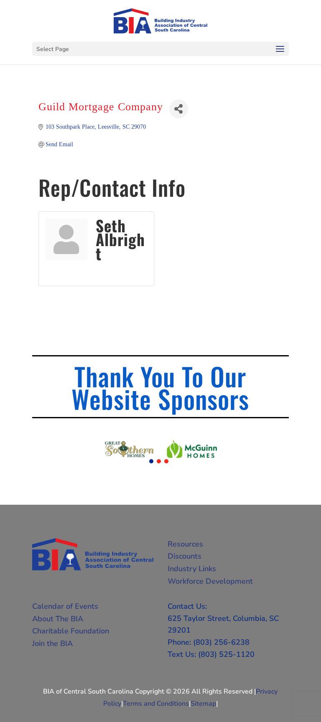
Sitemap (203, 703)
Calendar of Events (65, 606)
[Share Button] (178, 108)
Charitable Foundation (70, 631)
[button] (151, 461)
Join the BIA (52, 643)
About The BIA (57, 619)
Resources (185, 544)
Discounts (184, 556)
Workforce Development (210, 581)
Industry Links (192, 569)
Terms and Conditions (156, 703)
